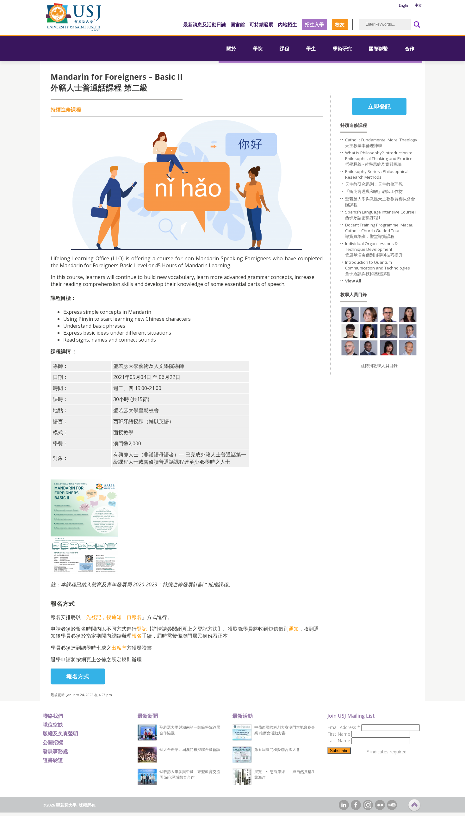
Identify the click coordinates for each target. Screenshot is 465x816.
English (405, 5)
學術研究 (342, 48)
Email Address (343, 727)
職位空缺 (53, 724)
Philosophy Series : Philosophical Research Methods (376, 174)
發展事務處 (55, 751)
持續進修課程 (66, 109)
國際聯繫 (378, 48)
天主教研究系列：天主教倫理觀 (374, 184)
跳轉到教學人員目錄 (379, 365)
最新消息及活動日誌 (204, 24)
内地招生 (287, 24)
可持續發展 (261, 24)
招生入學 (314, 24)
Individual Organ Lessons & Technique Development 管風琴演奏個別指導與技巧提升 (374, 249)
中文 (418, 5)
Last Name (339, 741)
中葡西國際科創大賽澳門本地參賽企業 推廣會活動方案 (284, 730)
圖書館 (238, 24)
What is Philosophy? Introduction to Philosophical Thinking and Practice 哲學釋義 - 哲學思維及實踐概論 (378, 158)
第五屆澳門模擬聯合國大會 (277, 749)
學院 (258, 48)
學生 (311, 48)
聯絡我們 (53, 715)
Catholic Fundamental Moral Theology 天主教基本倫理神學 (381, 142)
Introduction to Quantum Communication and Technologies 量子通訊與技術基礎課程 (377, 267)
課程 (284, 48)
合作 (409, 48)
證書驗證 (53, 760)
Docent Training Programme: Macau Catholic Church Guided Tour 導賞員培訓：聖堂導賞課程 (379, 230)
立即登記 (379, 106)
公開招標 (53, 742)
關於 (231, 48)
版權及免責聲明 (60, 733)
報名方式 (77, 676)
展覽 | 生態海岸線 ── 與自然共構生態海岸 (284, 774)
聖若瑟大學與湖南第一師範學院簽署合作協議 (189, 730)
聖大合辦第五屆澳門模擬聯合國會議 (189, 749)
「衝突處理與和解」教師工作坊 (374, 191)
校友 (339, 24)
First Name (339, 734)
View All (353, 281)
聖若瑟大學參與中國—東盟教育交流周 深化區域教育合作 (189, 774)
